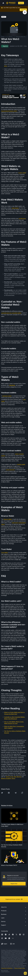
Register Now (14, 883)
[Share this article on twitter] (2, 793)
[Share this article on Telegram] (15, 793)
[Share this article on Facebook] (9, 793)
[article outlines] (25, 12)
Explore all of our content (13, 899)
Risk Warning (9, 968)
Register (21, 3)
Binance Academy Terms (19, 968)
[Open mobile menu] (26, 3)
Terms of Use (4, 968)
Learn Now (23, 9)
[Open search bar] (16, 3)
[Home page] (10, 3)
